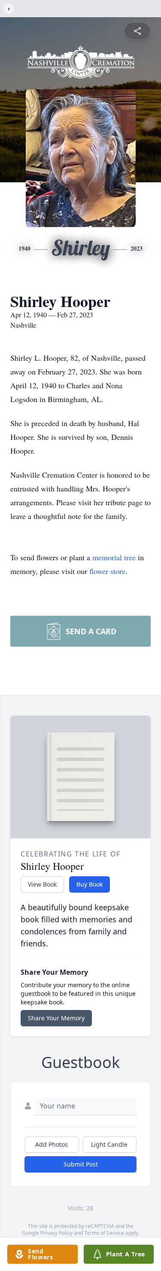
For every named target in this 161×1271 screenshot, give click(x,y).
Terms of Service (104, 1233)
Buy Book (89, 884)
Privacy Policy (56, 1233)
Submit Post (81, 1164)
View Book (42, 884)
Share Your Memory (56, 1018)
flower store (107, 571)
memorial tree (114, 557)
